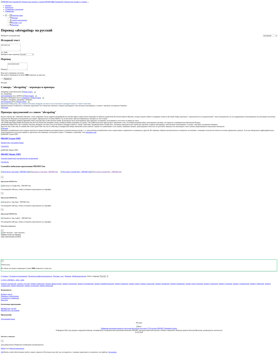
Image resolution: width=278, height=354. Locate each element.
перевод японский (46, 286)
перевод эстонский (32, 286)
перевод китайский (162, 284)
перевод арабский (121, 284)
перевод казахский (147, 284)
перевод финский (17, 286)
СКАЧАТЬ (5, 146)
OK (2, 352)
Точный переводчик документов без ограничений (19, 158)
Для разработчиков (8, 319)
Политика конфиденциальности (40, 276)
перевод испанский (69, 284)
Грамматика (9, 11)
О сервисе (4, 276)
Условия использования (18, 276)
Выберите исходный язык (10, 36)
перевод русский (23, 284)
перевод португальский (194, 284)
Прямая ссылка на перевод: (11, 234)
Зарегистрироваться (16, 348)
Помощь (15, 18)
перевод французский (53, 284)
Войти (3, 348)
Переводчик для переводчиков (12, 143)
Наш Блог (15, 25)
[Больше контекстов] (4, 107)
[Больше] (4, 128)
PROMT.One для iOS (8, 308)
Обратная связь (17, 15)
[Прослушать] (27, 92)
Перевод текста (6, 294)
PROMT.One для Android (10, 310)
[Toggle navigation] (88, 2)
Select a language (93, 276)
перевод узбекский (257, 284)
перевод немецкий (37, 284)
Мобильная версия (79, 276)
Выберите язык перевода (10, 54)
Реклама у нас (17, 23)
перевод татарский (211, 284)
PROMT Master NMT (11, 154)
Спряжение (14, 9)
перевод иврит (134, 284)
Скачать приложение (19, 20)
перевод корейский (177, 284)
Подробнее (112, 352)
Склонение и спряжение (10, 298)
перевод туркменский (241, 284)
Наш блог (4, 300)
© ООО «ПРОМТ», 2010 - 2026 (12, 280)
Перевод (8, 5)
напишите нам (91, 132)
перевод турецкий (225, 284)
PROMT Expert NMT (11, 138)
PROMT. (65, 2)
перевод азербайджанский (104, 284)
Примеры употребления (10, 296)
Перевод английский (8, 284)
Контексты (9, 7)
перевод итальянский (85, 284)
